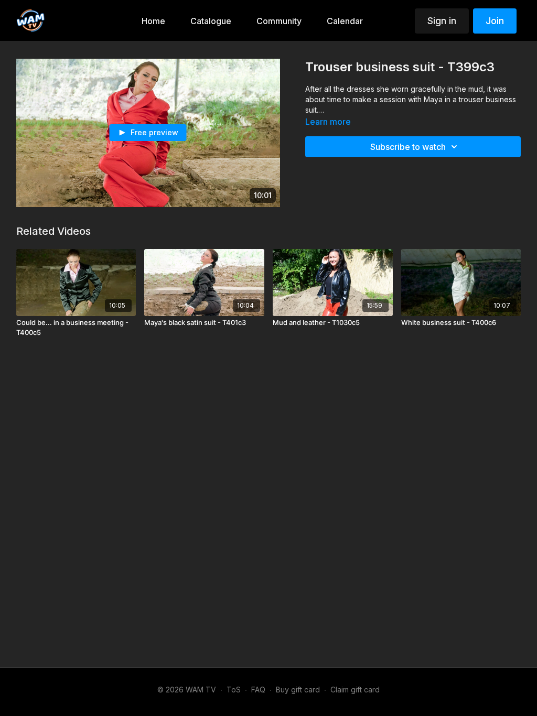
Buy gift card (298, 689)
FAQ (258, 689)
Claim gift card (355, 689)
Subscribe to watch (408, 147)
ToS (234, 689)
